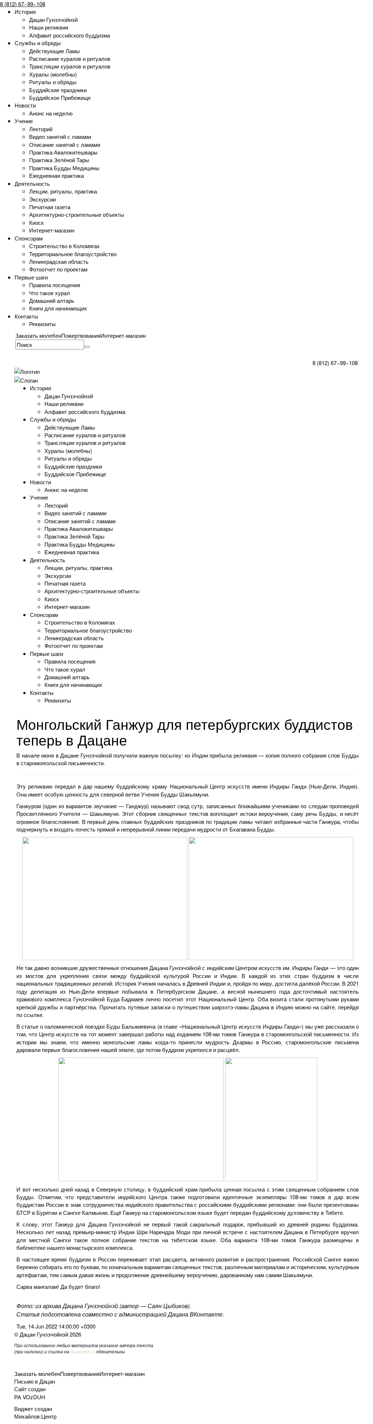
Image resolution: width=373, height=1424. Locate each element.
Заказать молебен (38, 335)
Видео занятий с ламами (60, 136)
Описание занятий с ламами (64, 144)
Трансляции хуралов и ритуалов (69, 66)
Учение (24, 121)
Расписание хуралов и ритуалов (69, 58)
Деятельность (32, 183)
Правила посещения (54, 285)
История (25, 11)
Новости (25, 105)
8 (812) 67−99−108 (22, 4)
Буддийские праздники (58, 90)
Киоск (36, 222)
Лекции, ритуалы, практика (63, 191)
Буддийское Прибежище (60, 97)
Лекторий (40, 129)
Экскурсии (42, 199)
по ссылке (29, 1014)
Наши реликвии (48, 27)
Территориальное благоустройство (73, 254)
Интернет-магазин (51, 230)
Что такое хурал (49, 293)
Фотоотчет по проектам (58, 269)
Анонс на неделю (50, 113)
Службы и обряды (38, 43)
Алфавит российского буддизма (69, 35)
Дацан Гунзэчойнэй (53, 19)
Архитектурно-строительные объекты (76, 214)
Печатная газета (49, 207)
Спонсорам (29, 238)
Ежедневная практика (56, 175)
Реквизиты (42, 324)
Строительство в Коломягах (64, 246)
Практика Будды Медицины (64, 168)
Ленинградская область (59, 261)
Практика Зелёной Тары (59, 160)
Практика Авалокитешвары (63, 152)
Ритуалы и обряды (52, 82)
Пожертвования (81, 335)
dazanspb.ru (82, 1351)
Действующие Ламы (54, 51)
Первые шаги (31, 277)
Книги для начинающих (58, 308)
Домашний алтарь (51, 300)
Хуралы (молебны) (53, 74)
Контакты (26, 316)
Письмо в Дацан (34, 1381)
